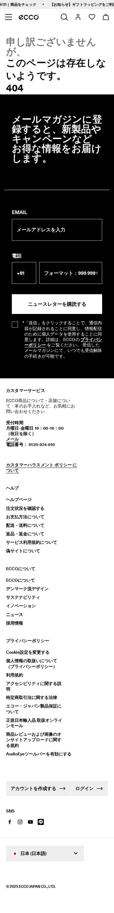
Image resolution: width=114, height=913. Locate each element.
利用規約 (14, 675)
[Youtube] (30, 822)
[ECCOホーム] (28, 17)
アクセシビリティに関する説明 (33, 686)
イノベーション (21, 605)
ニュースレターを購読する (57, 304)
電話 (17, 256)
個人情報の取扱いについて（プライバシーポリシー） (31, 663)
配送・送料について (25, 525)
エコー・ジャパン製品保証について (33, 708)
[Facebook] (9, 822)
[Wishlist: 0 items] (91, 17)
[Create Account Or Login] (78, 17)
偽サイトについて (23, 550)
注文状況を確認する (25, 508)
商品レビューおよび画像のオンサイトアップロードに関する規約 (33, 740)
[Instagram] (20, 822)
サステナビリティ (23, 597)
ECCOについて (20, 580)
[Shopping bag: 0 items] (105, 17)
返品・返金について (25, 533)
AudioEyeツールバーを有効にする (35, 753)
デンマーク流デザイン (27, 588)
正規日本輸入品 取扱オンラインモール (34, 723)
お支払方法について (25, 516)
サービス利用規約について (31, 542)
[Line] (40, 822)
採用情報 (14, 623)
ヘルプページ (19, 499)
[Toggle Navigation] (8, 17)
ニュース (14, 614)
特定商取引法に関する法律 (31, 697)
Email (19, 212)
